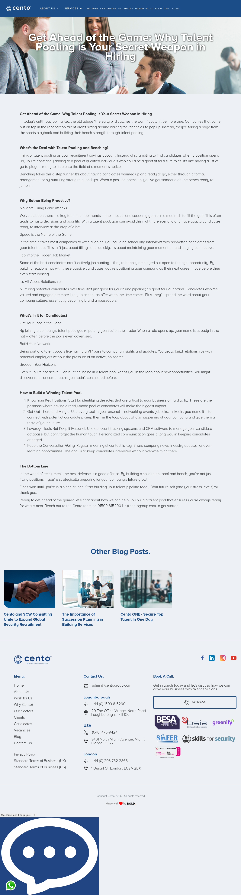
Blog (17, 736)
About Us (21, 692)
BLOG (158, 8)
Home (19, 685)
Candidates (23, 724)
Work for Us (23, 698)
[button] (50, 8)
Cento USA (171, 8)
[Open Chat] (49, 856)
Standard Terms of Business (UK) (40, 761)
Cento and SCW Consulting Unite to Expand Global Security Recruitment (28, 619)
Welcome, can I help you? (16, 815)
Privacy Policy (25, 754)
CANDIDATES (108, 8)
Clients (19, 717)
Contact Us (23, 743)
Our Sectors (23, 711)
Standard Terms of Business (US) (40, 767)
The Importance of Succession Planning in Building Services (82, 619)
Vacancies (22, 730)
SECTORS (92, 8)
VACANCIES (125, 8)
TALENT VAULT (144, 8)
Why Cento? (23, 704)
